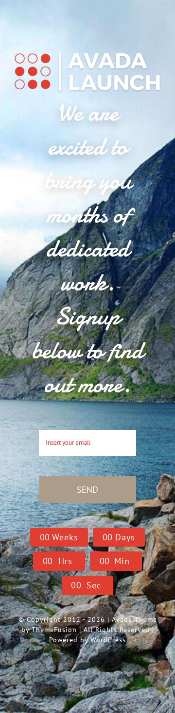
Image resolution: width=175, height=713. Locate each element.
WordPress (108, 639)
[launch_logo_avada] (87, 52)
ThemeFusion (54, 629)
